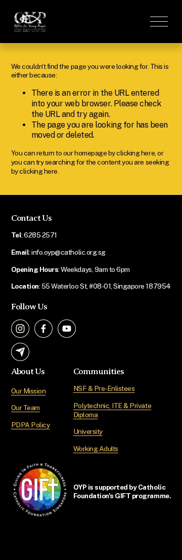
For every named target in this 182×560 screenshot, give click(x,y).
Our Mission (28, 391)
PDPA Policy (30, 425)
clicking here (135, 153)
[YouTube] (67, 328)
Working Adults (95, 449)
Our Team (25, 408)
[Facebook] (43, 328)
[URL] (20, 352)
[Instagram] (20, 328)
